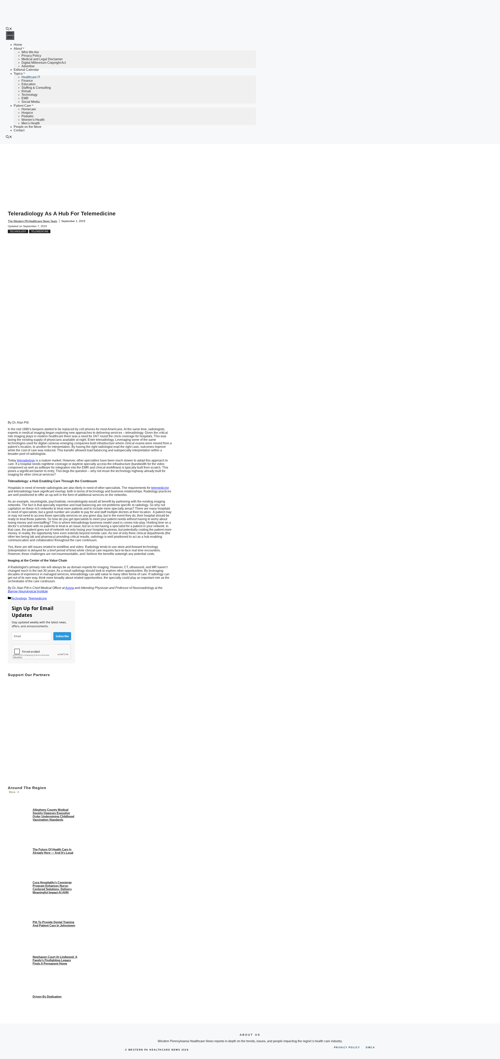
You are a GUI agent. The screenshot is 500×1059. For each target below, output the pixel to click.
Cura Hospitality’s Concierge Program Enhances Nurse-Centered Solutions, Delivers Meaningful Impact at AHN (52, 887)
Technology (29, 94)
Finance (27, 80)
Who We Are (30, 52)
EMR (25, 98)
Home (18, 44)
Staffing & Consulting (36, 87)
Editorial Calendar (26, 69)
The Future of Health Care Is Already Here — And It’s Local (53, 851)
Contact (19, 130)
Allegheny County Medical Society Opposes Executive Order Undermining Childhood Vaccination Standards (53, 814)
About (18, 48)
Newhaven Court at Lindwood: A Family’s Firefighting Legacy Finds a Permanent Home (55, 960)
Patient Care (22, 105)
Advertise (28, 66)
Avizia (69, 588)
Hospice (27, 112)
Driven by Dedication (47, 996)
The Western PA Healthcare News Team (32, 221)
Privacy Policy (31, 55)
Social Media (30, 101)
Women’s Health (33, 119)
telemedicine (160, 487)
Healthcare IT (30, 77)
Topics (18, 73)
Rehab (26, 91)
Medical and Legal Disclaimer (42, 59)
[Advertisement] (250, 173)
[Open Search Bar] (9, 29)
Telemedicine (39, 231)
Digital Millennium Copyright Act (43, 62)
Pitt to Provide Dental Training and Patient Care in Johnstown (54, 923)
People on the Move (27, 126)
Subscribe (62, 636)
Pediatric (27, 116)
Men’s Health (30, 123)
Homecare (28, 109)
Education (28, 84)
